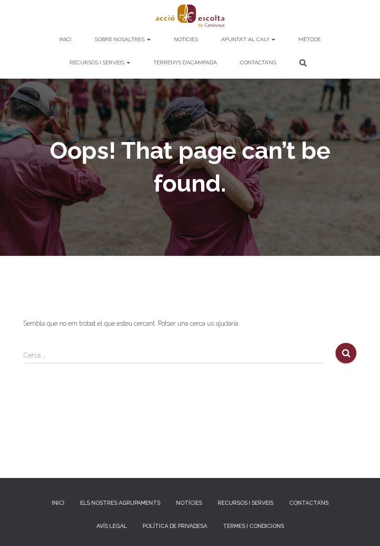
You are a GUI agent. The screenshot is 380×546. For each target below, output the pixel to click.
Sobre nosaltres (120, 39)
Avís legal (111, 526)
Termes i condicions (253, 526)
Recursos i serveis (98, 62)
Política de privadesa (175, 526)
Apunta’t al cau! (246, 39)
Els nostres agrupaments (120, 503)
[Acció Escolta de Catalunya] (190, 16)
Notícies (186, 39)
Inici (65, 39)
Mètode (309, 39)
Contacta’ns (258, 62)
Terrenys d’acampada (185, 62)
